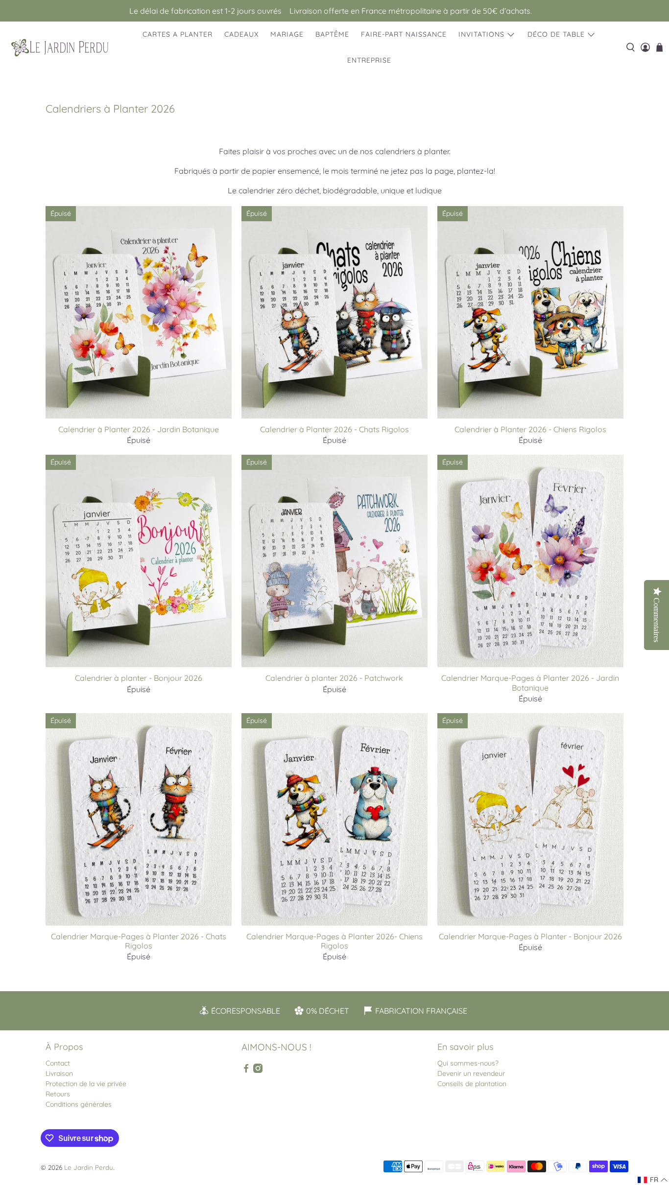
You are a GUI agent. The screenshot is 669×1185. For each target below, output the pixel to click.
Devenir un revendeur (471, 1073)
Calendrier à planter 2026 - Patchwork (334, 678)
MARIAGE (287, 34)
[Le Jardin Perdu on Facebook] (246, 1070)
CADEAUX (241, 34)
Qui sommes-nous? (468, 1063)
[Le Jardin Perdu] (60, 47)
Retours (58, 1094)
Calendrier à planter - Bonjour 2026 (138, 678)
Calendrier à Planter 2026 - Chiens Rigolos (530, 429)
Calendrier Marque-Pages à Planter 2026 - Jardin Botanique (530, 682)
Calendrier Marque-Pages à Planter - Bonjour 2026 (530, 936)
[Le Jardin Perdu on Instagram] (258, 1070)
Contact (58, 1063)
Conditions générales (79, 1104)
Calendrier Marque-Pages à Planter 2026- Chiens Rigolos (334, 941)
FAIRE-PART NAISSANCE (404, 34)
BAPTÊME (332, 34)
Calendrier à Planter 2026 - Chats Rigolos (334, 429)
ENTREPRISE (369, 60)
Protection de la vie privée (86, 1083)
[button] (653, 1180)
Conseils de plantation (471, 1083)
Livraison (59, 1073)
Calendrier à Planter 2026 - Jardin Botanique (138, 429)
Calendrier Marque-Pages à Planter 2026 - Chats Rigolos (138, 941)
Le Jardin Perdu (88, 1167)
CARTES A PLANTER (178, 34)
